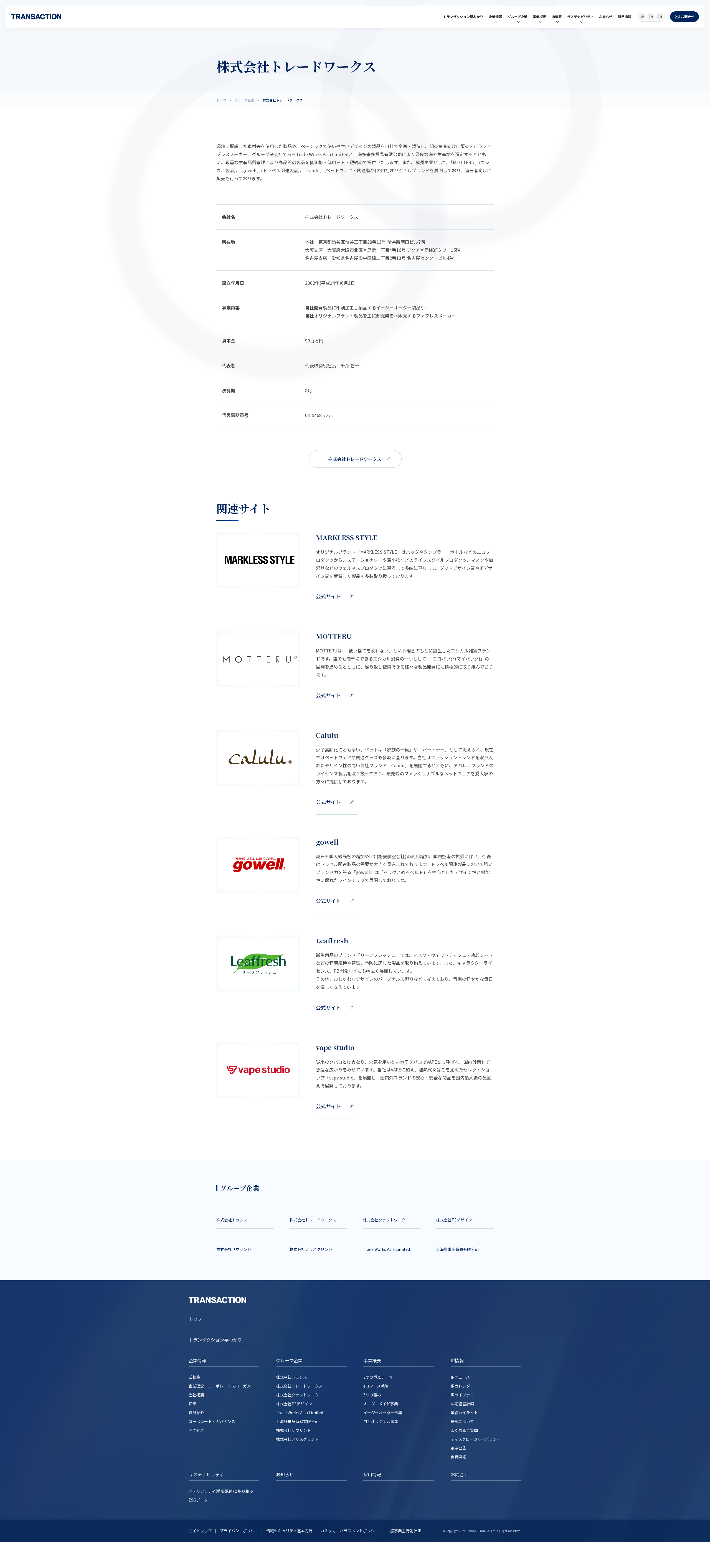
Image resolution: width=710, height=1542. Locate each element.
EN (650, 16)
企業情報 (495, 16)
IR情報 (557, 16)
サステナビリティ (580, 16)
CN (659, 16)
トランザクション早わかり (463, 16)
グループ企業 (517, 16)
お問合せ (687, 16)
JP (642, 16)
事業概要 (539, 16)
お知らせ (605, 16)
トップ (195, 1318)
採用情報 (624, 16)
